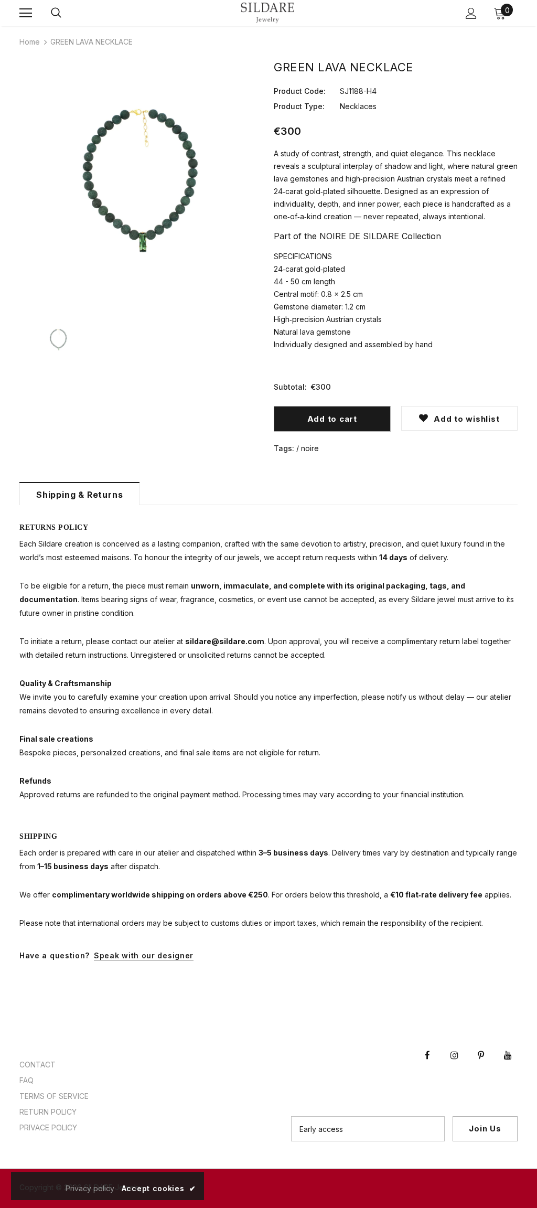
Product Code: (300, 91)
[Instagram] (454, 1045)
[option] (141, 184)
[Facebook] (427, 1045)
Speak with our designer (144, 955)
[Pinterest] (480, 1045)
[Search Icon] (56, 13)
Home (29, 41)
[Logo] (267, 13)
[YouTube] (507, 1045)
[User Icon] (471, 13)
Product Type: (299, 106)
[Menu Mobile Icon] (25, 13)
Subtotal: (290, 386)
